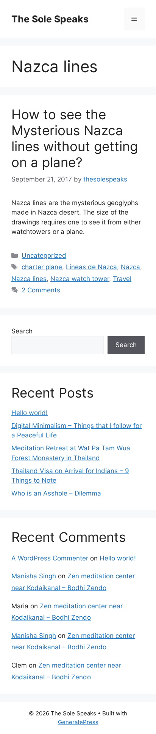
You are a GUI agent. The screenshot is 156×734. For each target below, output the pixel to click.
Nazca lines (29, 279)
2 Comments (41, 290)
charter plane (42, 267)
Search (22, 331)
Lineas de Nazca (91, 267)
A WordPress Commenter (49, 558)
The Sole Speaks (50, 19)
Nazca (130, 267)
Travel (122, 279)
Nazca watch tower (79, 279)
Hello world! (29, 413)
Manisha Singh (33, 576)
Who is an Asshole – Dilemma (56, 493)
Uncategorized (44, 255)
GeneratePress (78, 722)
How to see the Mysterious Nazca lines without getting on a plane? (74, 138)
